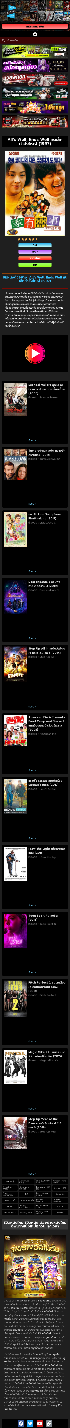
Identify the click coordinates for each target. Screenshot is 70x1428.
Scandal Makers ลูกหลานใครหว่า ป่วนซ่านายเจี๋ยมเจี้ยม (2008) (46, 389)
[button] (35, 34)
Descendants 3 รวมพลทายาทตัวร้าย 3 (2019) (44, 584)
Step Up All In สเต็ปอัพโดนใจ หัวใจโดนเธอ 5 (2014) (46, 651)
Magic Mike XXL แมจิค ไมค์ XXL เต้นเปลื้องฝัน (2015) (46, 1054)
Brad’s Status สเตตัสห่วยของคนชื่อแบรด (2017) (45, 783)
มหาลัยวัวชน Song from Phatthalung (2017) (44, 516)
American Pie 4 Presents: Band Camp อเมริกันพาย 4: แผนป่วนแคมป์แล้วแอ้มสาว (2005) (47, 723)
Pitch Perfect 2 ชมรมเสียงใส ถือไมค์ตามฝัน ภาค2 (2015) (47, 987)
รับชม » (32, 440)
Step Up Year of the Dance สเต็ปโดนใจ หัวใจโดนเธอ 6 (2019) (46, 1123)
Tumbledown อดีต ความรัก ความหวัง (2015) (46, 453)
